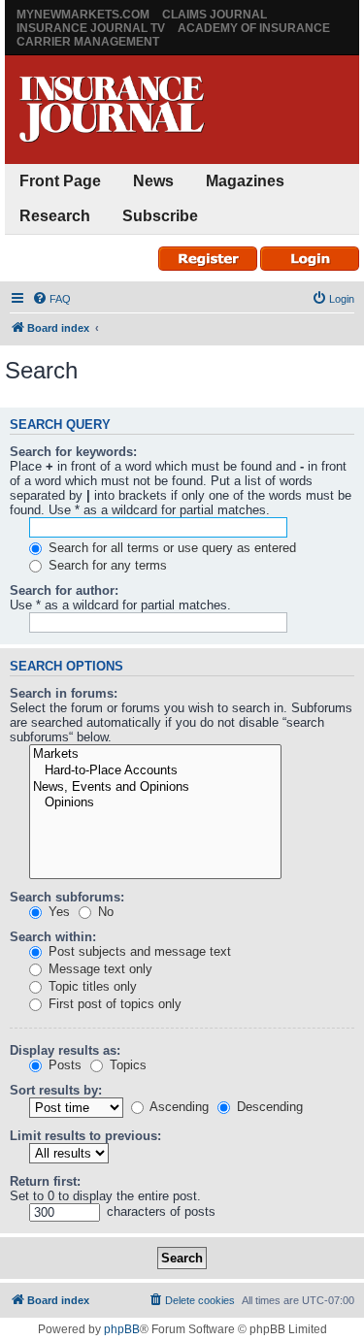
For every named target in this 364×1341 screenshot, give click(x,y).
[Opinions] (155, 803)
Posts (63, 1065)
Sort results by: (56, 1090)
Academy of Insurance (254, 28)
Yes (57, 911)
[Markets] (155, 754)
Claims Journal (214, 14)
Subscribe (160, 216)
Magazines (245, 181)
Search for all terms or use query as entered (170, 547)
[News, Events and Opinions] (155, 787)
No (104, 911)
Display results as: (65, 1050)
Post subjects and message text (138, 951)
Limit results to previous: (85, 1135)
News (153, 181)
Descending (268, 1106)
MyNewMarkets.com (83, 14)
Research (54, 216)
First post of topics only (113, 1004)
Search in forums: (63, 693)
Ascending (178, 1106)
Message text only (98, 969)
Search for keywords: (73, 451)
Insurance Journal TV (91, 28)
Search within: (53, 937)
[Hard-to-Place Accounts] (155, 771)
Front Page (60, 181)
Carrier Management (88, 42)
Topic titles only (91, 986)
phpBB (122, 1329)
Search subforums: (67, 897)
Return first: (45, 1181)
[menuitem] (51, 299)
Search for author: (64, 590)
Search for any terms (106, 565)
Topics (126, 1065)
